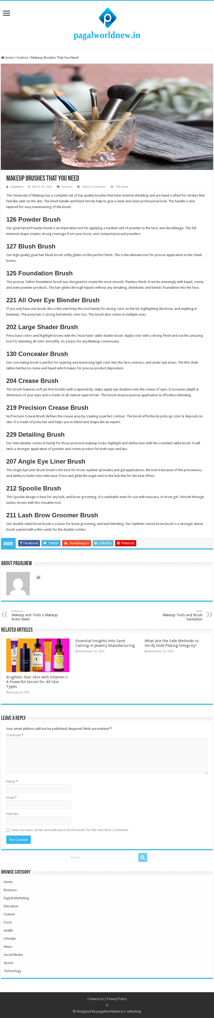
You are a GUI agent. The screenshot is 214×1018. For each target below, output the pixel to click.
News (8, 947)
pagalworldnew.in (109, 1011)
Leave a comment (94, 186)
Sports (9, 963)
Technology (12, 971)
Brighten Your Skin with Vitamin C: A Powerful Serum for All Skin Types (37, 682)
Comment (14, 735)
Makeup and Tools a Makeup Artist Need (34, 615)
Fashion (22, 58)
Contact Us (95, 999)
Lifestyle (10, 938)
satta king (134, 1011)
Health (8, 930)
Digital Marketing (16, 898)
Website (12, 814)
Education (11, 906)
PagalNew (16, 186)
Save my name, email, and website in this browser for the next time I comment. (70, 830)
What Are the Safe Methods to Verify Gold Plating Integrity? (172, 643)
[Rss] (107, 1005)
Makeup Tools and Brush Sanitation (183, 615)
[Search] (142, 857)
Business (10, 890)
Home (9, 58)
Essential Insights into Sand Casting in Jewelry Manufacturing (105, 643)
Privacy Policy (117, 999)
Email (11, 798)
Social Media (13, 955)
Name (12, 781)
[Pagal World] (107, 24)
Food (7, 922)
